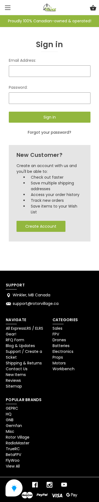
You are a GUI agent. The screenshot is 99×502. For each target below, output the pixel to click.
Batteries (61, 345)
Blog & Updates (20, 345)
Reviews (13, 380)
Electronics (63, 351)
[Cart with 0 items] (93, 9)
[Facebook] (35, 485)
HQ (9, 414)
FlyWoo (13, 460)
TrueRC (13, 449)
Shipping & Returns (24, 363)
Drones (59, 340)
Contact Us (17, 369)
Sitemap (14, 386)
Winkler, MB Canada (31, 295)
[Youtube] (64, 485)
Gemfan (14, 425)
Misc (10, 431)
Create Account (40, 226)
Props (58, 357)
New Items (16, 374)
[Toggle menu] (7, 7)
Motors (59, 363)
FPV (56, 334)
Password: (18, 87)
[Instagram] (49, 485)
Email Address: (22, 60)
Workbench (64, 369)
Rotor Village (17, 437)
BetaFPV (13, 454)
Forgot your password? (49, 132)
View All (13, 466)
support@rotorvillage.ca (36, 303)
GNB (9, 420)
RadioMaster (17, 443)
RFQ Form (15, 340)
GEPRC (12, 408)
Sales (57, 328)
